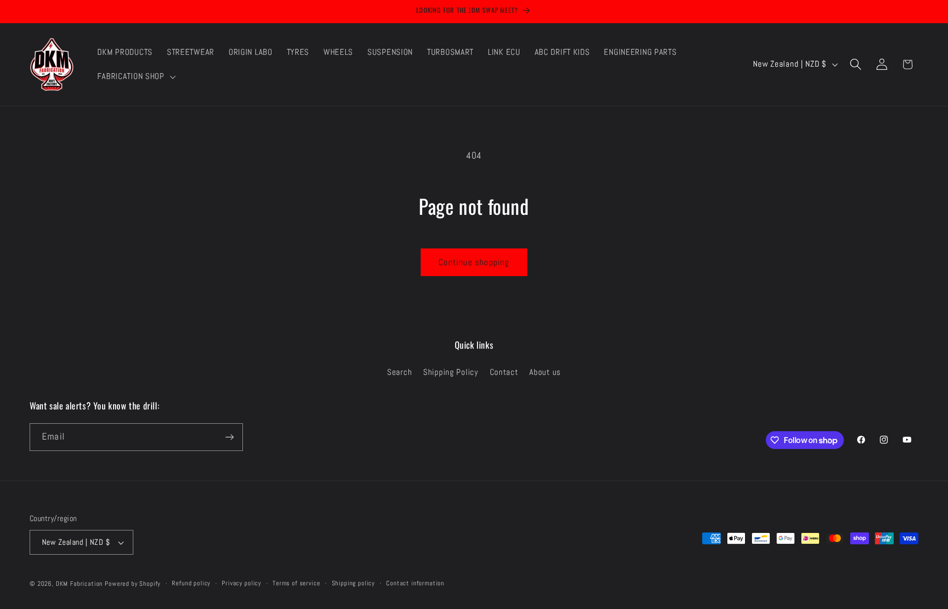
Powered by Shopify (132, 583)
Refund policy (191, 583)
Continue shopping (473, 262)
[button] (135, 76)
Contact (504, 372)
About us (545, 372)
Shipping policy (353, 583)
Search (399, 372)
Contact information (415, 583)
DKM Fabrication (79, 583)
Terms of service (296, 583)
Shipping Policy (450, 372)
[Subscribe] (229, 437)
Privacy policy (241, 583)
